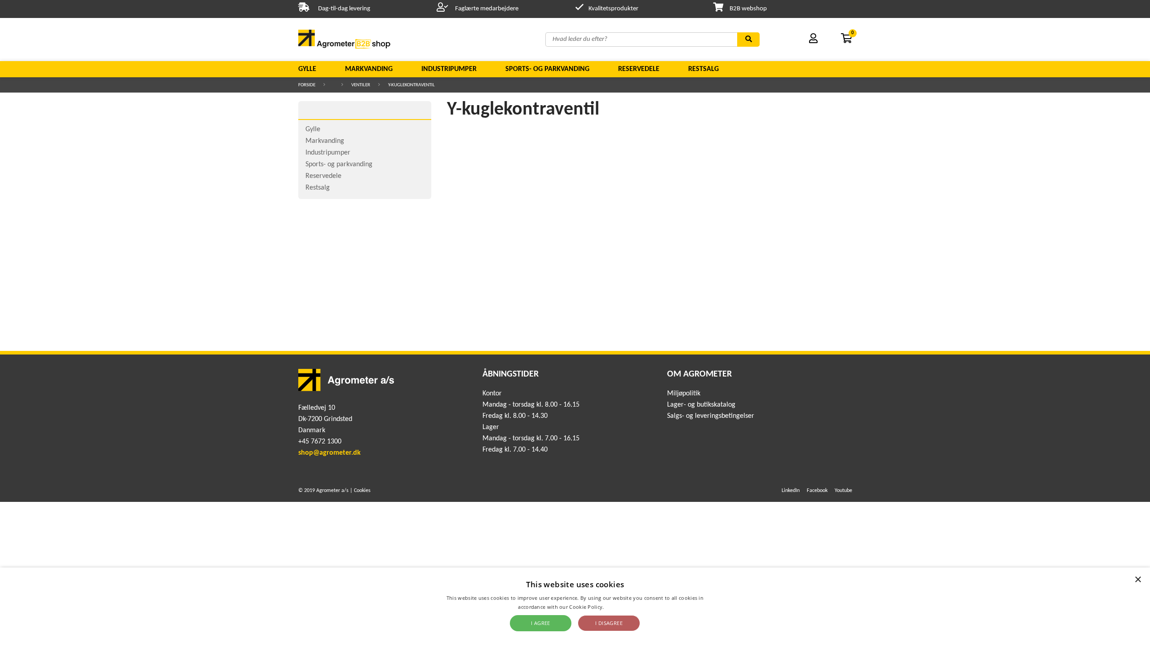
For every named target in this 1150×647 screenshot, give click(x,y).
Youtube (843, 490)
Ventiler (360, 85)
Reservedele (638, 69)
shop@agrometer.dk (329, 452)
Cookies (362, 490)
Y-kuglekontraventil (411, 85)
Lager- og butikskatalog (701, 404)
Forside (306, 85)
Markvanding (369, 69)
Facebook (817, 490)
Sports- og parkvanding (547, 69)
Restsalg (703, 69)
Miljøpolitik (683, 393)
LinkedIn (791, 490)
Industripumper (449, 69)
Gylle (307, 69)
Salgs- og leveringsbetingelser (710, 416)
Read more (619, 606)
